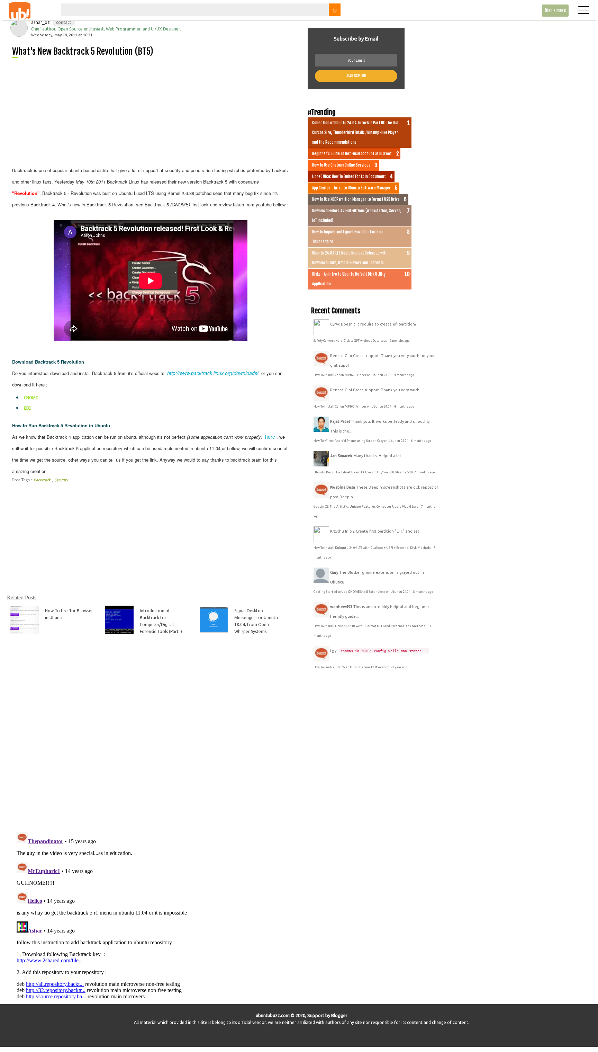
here (270, 436)
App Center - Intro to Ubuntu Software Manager (351, 188)
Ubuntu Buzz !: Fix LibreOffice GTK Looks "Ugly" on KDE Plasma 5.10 (363, 472)
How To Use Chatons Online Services (341, 165)
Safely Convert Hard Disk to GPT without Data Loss (351, 340)
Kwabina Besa (342, 487)
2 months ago (399, 340)
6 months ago (421, 441)
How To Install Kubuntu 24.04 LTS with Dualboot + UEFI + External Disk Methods (373, 548)
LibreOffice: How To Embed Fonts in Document (349, 176)
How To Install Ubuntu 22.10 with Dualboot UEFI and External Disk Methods (370, 626)
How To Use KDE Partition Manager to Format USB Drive (356, 199)
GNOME (31, 398)
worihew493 (341, 607)
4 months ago (404, 375)
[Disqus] (150, 737)
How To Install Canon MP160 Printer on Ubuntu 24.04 (353, 375)
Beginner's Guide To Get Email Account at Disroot (352, 153)
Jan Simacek (341, 456)
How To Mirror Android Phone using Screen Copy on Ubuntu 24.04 (361, 441)
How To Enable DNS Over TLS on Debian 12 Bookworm (352, 667)
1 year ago (399, 667)
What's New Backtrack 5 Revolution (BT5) (82, 51)
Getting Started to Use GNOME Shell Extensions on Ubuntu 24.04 (362, 592)
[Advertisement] (153, 110)
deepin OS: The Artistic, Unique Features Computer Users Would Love (366, 506)
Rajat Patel (340, 421)
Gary (334, 572)
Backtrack (43, 480)
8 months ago (423, 592)
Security (61, 480)
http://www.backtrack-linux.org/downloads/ (213, 372)
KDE (27, 408)
